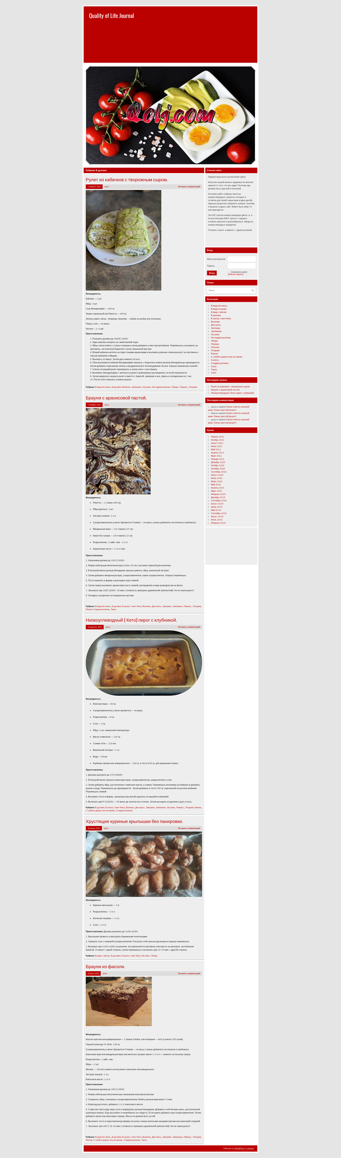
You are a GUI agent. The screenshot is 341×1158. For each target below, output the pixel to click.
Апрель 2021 (217, 452)
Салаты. (215, 360)
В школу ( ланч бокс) (131, 606)
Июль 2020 (216, 478)
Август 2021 (217, 443)
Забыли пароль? (236, 274)
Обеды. (175, 387)
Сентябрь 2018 (218, 513)
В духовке (116, 387)
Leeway (250, 1148)
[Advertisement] (170, 44)
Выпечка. (126, 387)
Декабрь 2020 (218, 462)
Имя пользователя (216, 259)
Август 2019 (217, 503)
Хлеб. (214, 372)
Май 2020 (216, 484)
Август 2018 (217, 516)
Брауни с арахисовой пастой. (116, 397)
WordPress (240, 1148)
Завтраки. (167, 606)
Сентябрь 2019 (218, 500)
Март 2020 (216, 491)
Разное (89, 609)
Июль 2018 (216, 519)
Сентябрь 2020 (218, 471)
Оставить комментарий (189, 186)
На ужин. (147, 387)
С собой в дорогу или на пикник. (100, 810)
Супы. (214, 366)
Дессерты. (157, 606)
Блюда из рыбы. (219, 309)
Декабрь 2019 (218, 497)
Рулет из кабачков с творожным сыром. (127, 179)
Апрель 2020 (217, 487)
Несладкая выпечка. (161, 387)
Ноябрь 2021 (217, 440)
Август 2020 (217, 475)
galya (106, 186)
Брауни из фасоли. (105, 966)
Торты (114, 609)
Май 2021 (216, 449)
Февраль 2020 (218, 494)
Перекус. (184, 387)
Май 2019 (216, 510)
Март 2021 (216, 455)
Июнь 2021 (216, 446)
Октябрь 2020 (218, 468)
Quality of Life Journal (111, 15)
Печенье (215, 347)
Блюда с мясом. (102, 955)
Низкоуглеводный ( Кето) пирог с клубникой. (131, 619)
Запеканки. (137, 387)
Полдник (193, 387)
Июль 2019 (216, 507)
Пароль (210, 265)
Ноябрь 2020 (217, 465)
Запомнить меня (239, 272)
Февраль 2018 (218, 522)
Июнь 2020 (216, 481)
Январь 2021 (217, 459)
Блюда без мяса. (103, 387)
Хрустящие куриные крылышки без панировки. (134, 821)
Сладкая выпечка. (101, 609)
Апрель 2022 (217, 436)
